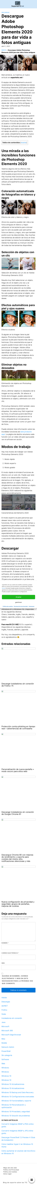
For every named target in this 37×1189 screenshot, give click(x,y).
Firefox (4, 1010)
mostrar (23, 143)
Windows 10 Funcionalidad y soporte (16, 1101)
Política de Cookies (10, 1172)
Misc (3, 1039)
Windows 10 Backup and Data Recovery (17, 1092)
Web (3, 963)
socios (3, 588)
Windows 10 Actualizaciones (13, 1084)
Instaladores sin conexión (12, 1018)
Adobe (4, 998)
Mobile (4, 1043)
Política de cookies (8, 606)
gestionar (18, 602)
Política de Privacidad (11, 1170)
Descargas (5, 12)
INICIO (4, 50)
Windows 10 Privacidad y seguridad (16, 1112)
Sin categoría (7, 1055)
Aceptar (18, 597)
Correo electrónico (10, 953)
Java (3, 1022)
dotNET (5, 1006)
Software (5, 1059)
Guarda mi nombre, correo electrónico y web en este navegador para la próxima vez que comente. (17, 979)
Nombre (5, 943)
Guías (4, 1014)
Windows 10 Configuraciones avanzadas (18, 1097)
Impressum (31, 606)
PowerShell (6, 1051)
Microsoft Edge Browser (11, 1035)
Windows (5, 1068)
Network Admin (8, 1047)
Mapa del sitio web (10, 1168)
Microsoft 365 (7, 1031)
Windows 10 (6, 1076)
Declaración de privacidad (21, 606)
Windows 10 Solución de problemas (16, 1116)
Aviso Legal (7, 1174)
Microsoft (5, 1026)
